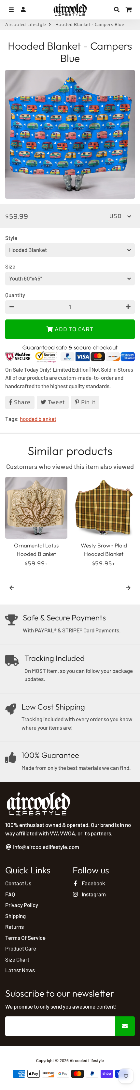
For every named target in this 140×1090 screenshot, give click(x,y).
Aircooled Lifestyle (25, 24)
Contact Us (18, 883)
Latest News (20, 970)
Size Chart (17, 959)
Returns (14, 926)
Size (10, 266)
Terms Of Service (25, 937)
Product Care (20, 948)
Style (11, 237)
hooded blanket (38, 418)
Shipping (15, 916)
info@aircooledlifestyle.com (45, 847)
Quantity (15, 295)
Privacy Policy (21, 905)
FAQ (10, 894)
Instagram (93, 894)
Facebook (93, 883)
